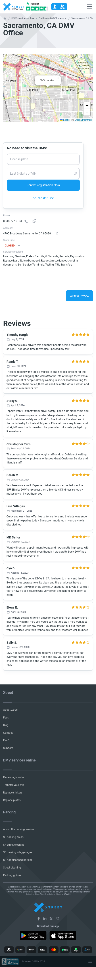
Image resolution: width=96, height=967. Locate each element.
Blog (5, 725)
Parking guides (12, 875)
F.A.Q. (6, 740)
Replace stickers (12, 792)
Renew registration (14, 777)
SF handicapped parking (18, 860)
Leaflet (66, 119)
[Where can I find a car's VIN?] (75, 173)
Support (8, 748)
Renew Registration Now (43, 185)
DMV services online (22, 18)
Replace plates (12, 800)
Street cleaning (12, 867)
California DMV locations (53, 18)
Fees (6, 717)
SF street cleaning (14, 844)
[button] (58, 78)
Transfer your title (13, 785)
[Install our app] (33, 935)
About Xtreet (10, 709)
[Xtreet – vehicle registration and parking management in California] (38, 918)
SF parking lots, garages (17, 852)
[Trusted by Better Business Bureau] (59, 6)
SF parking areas (13, 837)
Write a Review (79, 296)
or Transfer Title (43, 198)
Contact (8, 732)
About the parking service (18, 829)
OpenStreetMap (83, 119)
